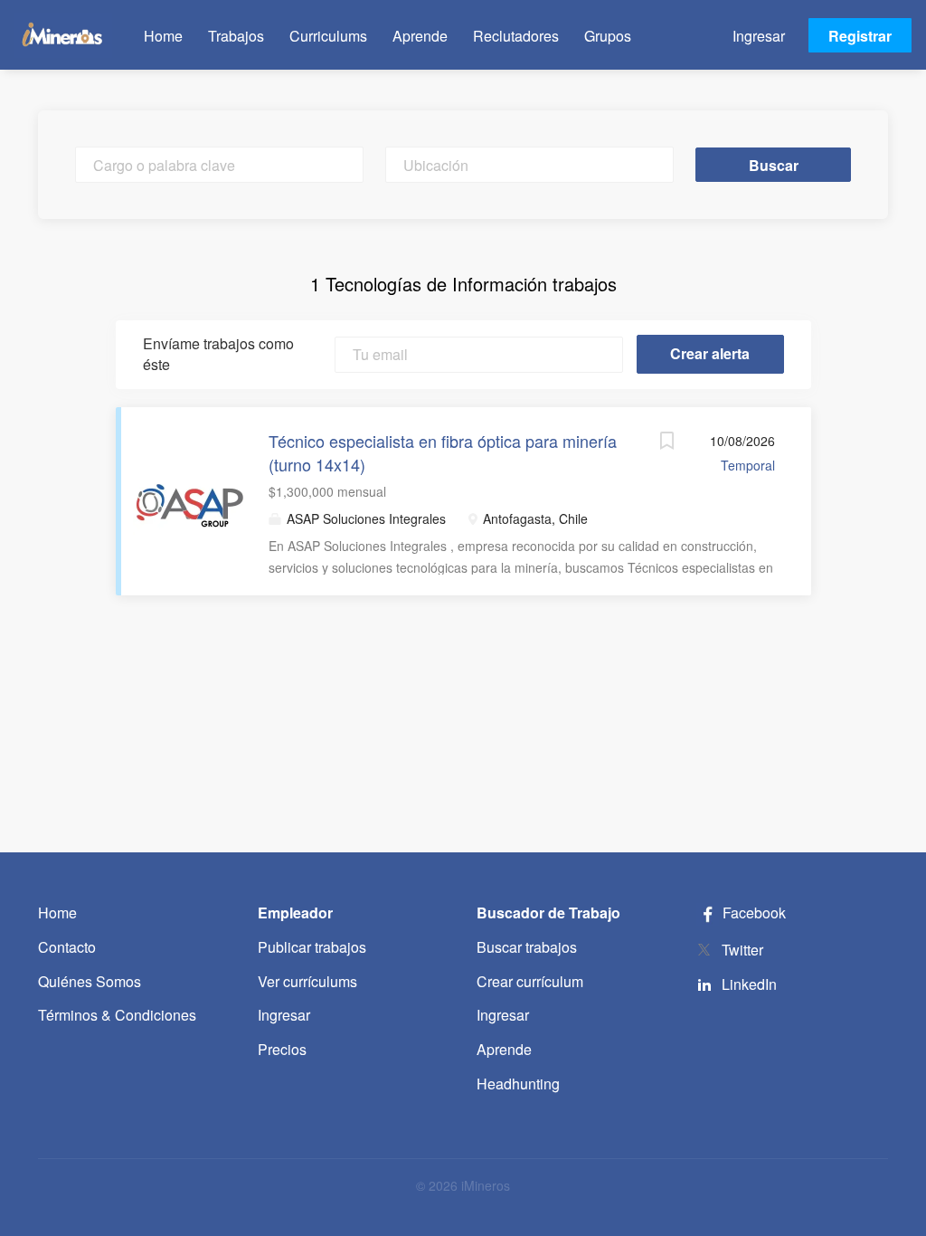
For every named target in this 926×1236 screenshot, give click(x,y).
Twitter (742, 949)
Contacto (67, 947)
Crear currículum (530, 981)
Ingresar (758, 35)
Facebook (752, 912)
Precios (282, 1049)
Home (57, 912)
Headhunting (518, 1083)
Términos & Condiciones (117, 1014)
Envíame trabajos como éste (218, 354)
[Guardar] (667, 442)
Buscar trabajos (527, 947)
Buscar (773, 165)
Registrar (860, 35)
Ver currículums (307, 981)
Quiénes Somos (89, 981)
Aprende (504, 1049)
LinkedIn (749, 984)
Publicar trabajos (312, 947)
